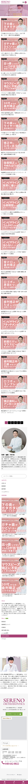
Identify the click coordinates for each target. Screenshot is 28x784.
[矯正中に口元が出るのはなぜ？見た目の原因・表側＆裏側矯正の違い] (14, 144)
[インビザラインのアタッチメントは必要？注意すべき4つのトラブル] (14, 323)
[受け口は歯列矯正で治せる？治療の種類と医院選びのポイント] (14, 263)
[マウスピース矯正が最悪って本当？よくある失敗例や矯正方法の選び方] (14, 84)
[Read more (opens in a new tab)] (25, 2)
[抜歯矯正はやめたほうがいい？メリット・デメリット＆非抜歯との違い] (14, 164)
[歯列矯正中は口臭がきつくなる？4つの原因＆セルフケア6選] (14, 362)
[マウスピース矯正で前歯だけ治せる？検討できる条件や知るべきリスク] (14, 342)
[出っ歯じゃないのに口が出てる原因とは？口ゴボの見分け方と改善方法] (14, 64)
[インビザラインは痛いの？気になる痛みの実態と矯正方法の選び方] (14, 183)
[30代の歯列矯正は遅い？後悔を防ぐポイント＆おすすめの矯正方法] (14, 104)
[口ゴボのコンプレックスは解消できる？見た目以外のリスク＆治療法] (14, 382)
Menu (23, 2)
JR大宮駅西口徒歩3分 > (10, 745)
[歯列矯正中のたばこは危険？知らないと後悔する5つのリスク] (14, 303)
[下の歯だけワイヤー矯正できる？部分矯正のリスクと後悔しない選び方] (14, 124)
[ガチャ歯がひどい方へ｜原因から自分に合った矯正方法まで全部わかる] (14, 44)
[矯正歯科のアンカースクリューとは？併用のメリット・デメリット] (14, 402)
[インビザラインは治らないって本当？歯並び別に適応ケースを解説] (14, 243)
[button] (21, 422)
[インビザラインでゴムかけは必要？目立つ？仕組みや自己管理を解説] (14, 223)
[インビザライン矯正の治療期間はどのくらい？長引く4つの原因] (14, 203)
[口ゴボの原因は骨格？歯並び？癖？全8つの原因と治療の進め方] (14, 283)
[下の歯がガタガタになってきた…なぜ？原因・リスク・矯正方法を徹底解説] (14, 25)
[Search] (25, 476)
